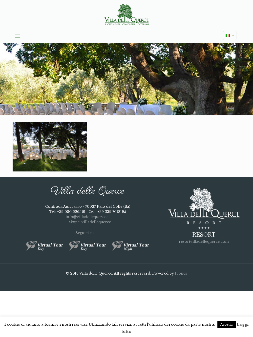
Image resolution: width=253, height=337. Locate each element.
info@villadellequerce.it (87, 217)
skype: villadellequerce (89, 222)
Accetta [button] (226, 324)
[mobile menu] (17, 36)
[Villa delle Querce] (126, 14)
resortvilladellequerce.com (204, 241)
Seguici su (85, 233)
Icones (181, 273)
